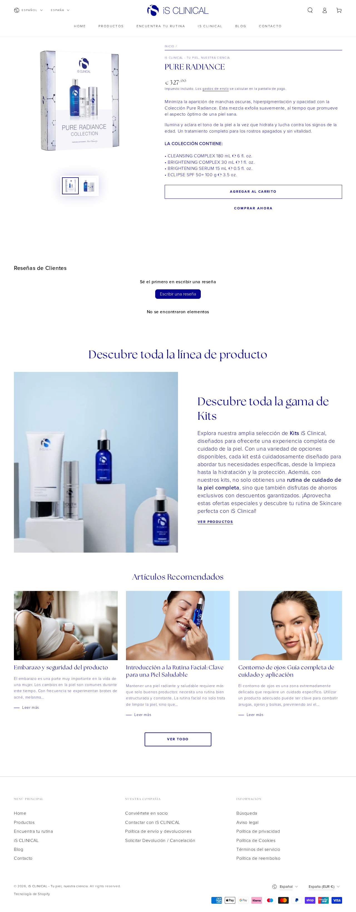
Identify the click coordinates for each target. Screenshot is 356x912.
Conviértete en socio (146, 813)
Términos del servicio (258, 849)
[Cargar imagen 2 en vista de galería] (88, 185)
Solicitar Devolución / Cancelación (160, 840)
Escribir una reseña (178, 294)
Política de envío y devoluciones (158, 831)
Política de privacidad (258, 831)
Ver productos (215, 522)
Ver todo (178, 739)
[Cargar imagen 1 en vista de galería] (70, 185)
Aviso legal (247, 822)
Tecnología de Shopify (32, 894)
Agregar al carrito (253, 192)
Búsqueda (246, 813)
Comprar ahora (253, 208)
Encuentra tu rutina (33, 831)
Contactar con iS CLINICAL (152, 822)
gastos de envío (215, 89)
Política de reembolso (258, 858)
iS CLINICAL (26, 840)
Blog (18, 849)
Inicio (170, 46)
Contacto (23, 858)
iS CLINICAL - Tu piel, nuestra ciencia (197, 57)
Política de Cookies (255, 840)
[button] (310, 10)
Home (20, 813)
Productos (24, 822)
